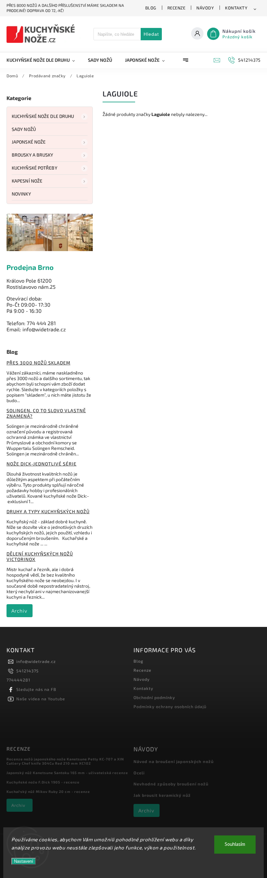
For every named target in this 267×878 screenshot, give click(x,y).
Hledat (151, 34)
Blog (150, 7)
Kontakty (236, 7)
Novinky (21, 194)
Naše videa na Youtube (40, 698)
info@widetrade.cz (36, 661)
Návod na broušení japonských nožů (174, 761)
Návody (205, 7)
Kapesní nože (27, 181)
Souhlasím (235, 844)
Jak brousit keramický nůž (162, 795)
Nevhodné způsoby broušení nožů (171, 783)
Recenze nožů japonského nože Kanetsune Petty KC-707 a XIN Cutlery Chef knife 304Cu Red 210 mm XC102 (65, 761)
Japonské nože (29, 142)
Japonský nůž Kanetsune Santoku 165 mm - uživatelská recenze (67, 772)
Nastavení (23, 861)
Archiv (19, 611)
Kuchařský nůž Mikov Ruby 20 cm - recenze (48, 791)
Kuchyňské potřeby (34, 168)
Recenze (176, 7)
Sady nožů (24, 129)
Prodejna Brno (30, 267)
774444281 (18, 679)
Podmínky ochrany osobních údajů (170, 706)
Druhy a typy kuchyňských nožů (48, 511)
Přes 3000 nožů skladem (38, 362)
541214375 (27, 670)
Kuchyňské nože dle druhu (43, 116)
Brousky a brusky (32, 155)
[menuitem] (44, 60)
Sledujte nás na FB (36, 689)
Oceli (139, 772)
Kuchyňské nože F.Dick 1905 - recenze (43, 782)
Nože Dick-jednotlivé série (42, 463)
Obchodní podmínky (154, 697)
